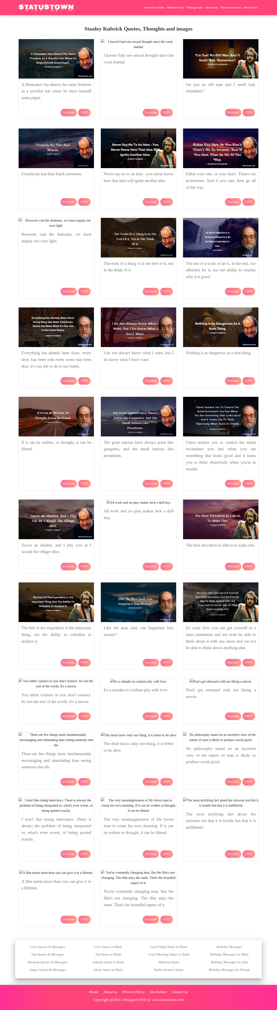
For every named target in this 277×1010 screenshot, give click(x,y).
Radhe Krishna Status (168, 969)
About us (110, 992)
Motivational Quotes (231, 7)
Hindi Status (212, 7)
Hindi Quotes (251, 7)
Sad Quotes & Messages (47, 954)
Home (93, 992)
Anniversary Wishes (154, 7)
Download (68, 112)
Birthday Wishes (175, 7)
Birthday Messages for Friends (229, 969)
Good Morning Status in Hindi (168, 954)
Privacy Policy (133, 992)
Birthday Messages (229, 947)
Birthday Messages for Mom (229, 954)
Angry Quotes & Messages (47, 969)
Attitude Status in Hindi (108, 962)
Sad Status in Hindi (108, 954)
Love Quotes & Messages (47, 947)
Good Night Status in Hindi (168, 947)
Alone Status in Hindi (108, 969)
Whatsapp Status (194, 7)
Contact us (180, 992)
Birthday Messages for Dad (229, 962)
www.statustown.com (168, 1000)
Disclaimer (158, 992)
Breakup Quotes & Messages (47, 962)
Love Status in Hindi (108, 947)
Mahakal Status (169, 962)
